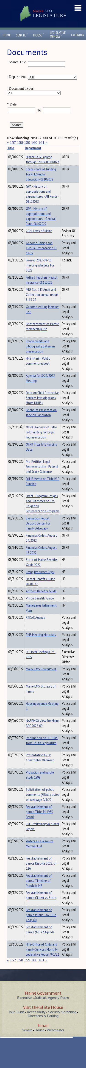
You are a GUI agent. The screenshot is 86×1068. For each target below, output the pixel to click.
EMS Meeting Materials (41, 634)
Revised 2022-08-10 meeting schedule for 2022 (40, 265)
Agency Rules (58, 998)
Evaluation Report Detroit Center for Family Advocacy (38, 523)
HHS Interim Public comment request (38, 361)
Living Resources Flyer (40, 571)
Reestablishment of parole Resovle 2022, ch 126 (41, 863)
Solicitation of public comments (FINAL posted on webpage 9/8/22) (42, 794)
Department (33, 147)
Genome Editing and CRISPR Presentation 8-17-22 (41, 247)
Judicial (40, 998)
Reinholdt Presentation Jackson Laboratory (41, 412)
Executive (24, 998)
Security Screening (62, 1012)
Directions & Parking (43, 1016)
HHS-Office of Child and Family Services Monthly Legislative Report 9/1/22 (42, 949)
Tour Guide (16, 1012)
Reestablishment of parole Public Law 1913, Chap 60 (41, 914)
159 (27, 142)
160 (34, 142)
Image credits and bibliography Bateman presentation (40, 346)
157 (13, 142)
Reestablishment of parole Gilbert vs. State (41, 895)
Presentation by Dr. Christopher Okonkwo (40, 757)
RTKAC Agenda (35, 617)
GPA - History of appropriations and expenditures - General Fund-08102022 (41, 216)
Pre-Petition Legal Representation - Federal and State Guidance (42, 466)
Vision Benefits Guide (40, 598)
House (38, 35)
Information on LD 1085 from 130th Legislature (42, 740)
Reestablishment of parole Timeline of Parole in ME (39, 880)
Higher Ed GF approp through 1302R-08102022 (42, 159)
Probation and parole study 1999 (40, 775)
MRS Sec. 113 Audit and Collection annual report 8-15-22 (42, 294)
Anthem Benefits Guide (41, 591)
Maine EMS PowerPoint (41, 668)
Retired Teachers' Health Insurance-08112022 (42, 280)
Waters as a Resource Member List (39, 843)
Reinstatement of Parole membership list (42, 326)
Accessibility (36, 1012)
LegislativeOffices (58, 34)
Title (10, 147)
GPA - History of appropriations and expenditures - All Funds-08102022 (42, 194)
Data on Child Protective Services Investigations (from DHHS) (42, 397)
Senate (22, 35)
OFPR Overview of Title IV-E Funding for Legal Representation (41, 432)
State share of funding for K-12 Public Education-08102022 (41, 174)
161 (41, 142)
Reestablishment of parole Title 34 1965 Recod (39, 811)
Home (7, 35)
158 (20, 142)
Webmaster (55, 1030)
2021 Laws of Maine (39, 230)
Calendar (77, 35)
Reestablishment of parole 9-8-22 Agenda (40, 929)
